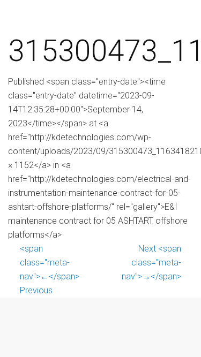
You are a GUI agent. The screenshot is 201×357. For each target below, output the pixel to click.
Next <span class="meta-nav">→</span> (151, 263)
